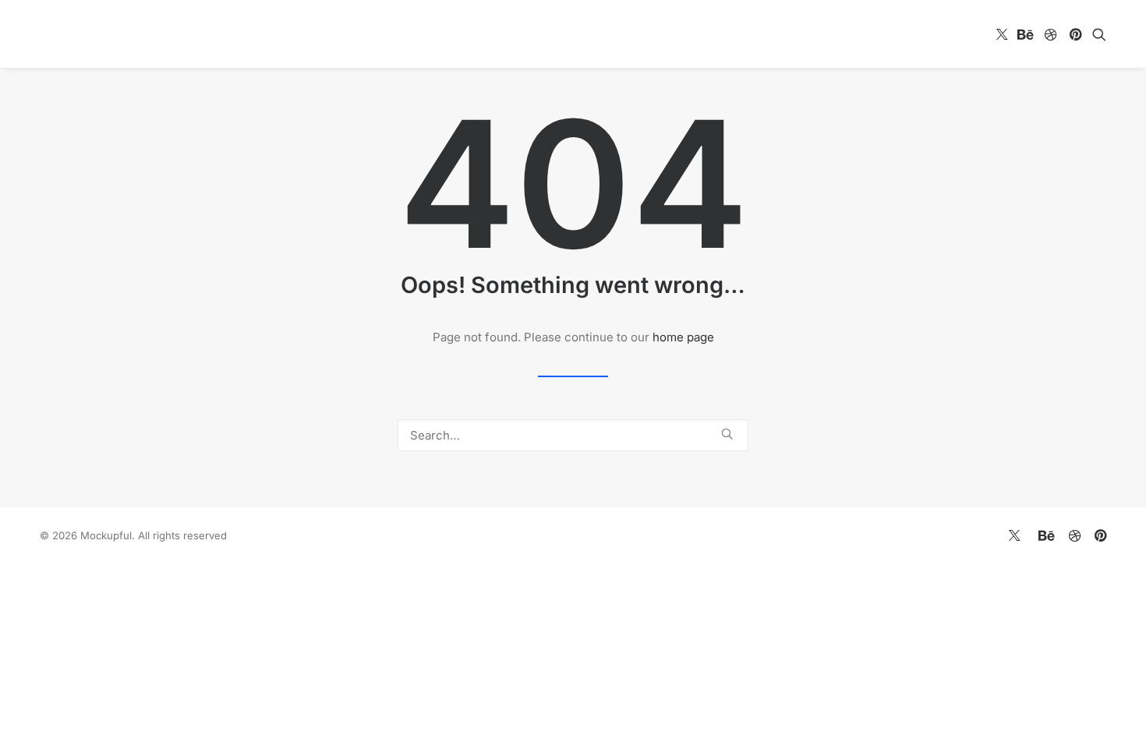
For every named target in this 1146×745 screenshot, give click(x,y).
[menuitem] (1002, 34)
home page (683, 337)
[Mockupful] (126, 34)
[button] (1002, 34)
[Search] (573, 435)
